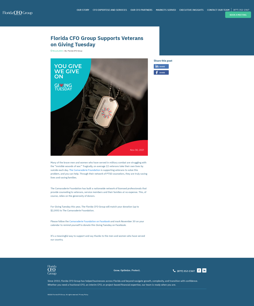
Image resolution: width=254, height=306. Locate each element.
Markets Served (166, 9)
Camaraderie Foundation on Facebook (89, 221)
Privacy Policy (83, 294)
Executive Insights (191, 9)
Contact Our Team (218, 9)
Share (162, 66)
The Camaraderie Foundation (84, 169)
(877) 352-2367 (241, 9)
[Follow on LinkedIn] (204, 270)
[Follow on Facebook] (199, 270)
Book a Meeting (238, 14)
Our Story (83, 9)
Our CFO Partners (141, 9)
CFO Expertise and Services (110, 9)
